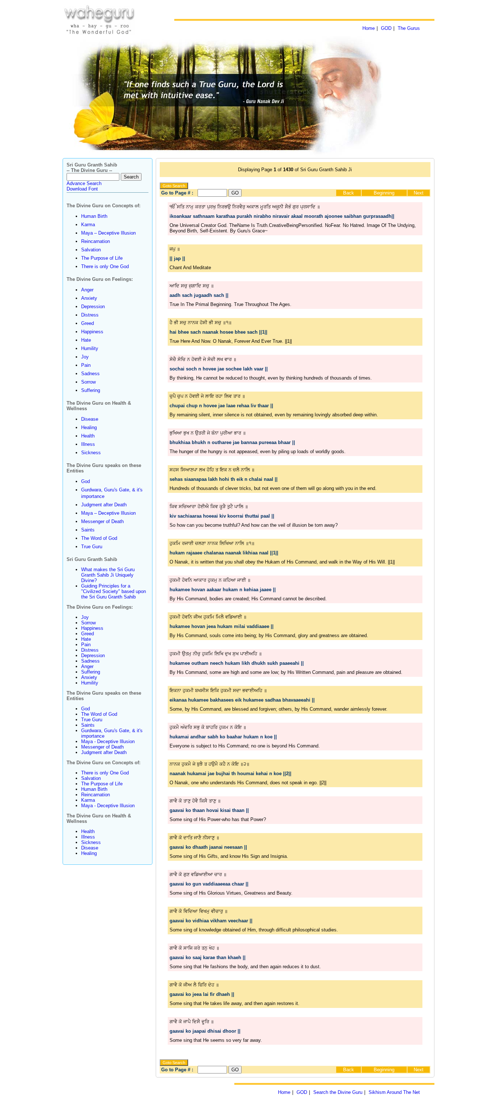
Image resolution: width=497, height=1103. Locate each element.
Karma (88, 224)
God (85, 481)
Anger (87, 290)
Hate (86, 340)
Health (88, 436)
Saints (88, 530)
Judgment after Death (104, 504)
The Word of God (99, 538)
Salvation (91, 249)
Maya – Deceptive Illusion (108, 233)
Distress (90, 315)
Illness (88, 444)
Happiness (92, 331)
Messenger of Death (102, 521)
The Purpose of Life (102, 258)
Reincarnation (95, 241)
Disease (89, 419)
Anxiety (89, 298)
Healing (89, 427)
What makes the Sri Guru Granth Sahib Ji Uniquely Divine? (108, 575)
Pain (86, 365)
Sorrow (88, 382)
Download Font (82, 189)
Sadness (90, 373)
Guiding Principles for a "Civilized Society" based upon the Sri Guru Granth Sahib (113, 591)
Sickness (91, 452)
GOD (386, 28)
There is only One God (105, 266)
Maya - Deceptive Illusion (108, 741)
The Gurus (409, 28)
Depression (93, 306)
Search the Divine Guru (337, 1092)
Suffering (90, 390)
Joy (85, 357)
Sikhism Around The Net (394, 1092)
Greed (87, 323)
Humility (89, 348)
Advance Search (84, 183)
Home (368, 28)
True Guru (91, 546)
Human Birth (94, 216)
